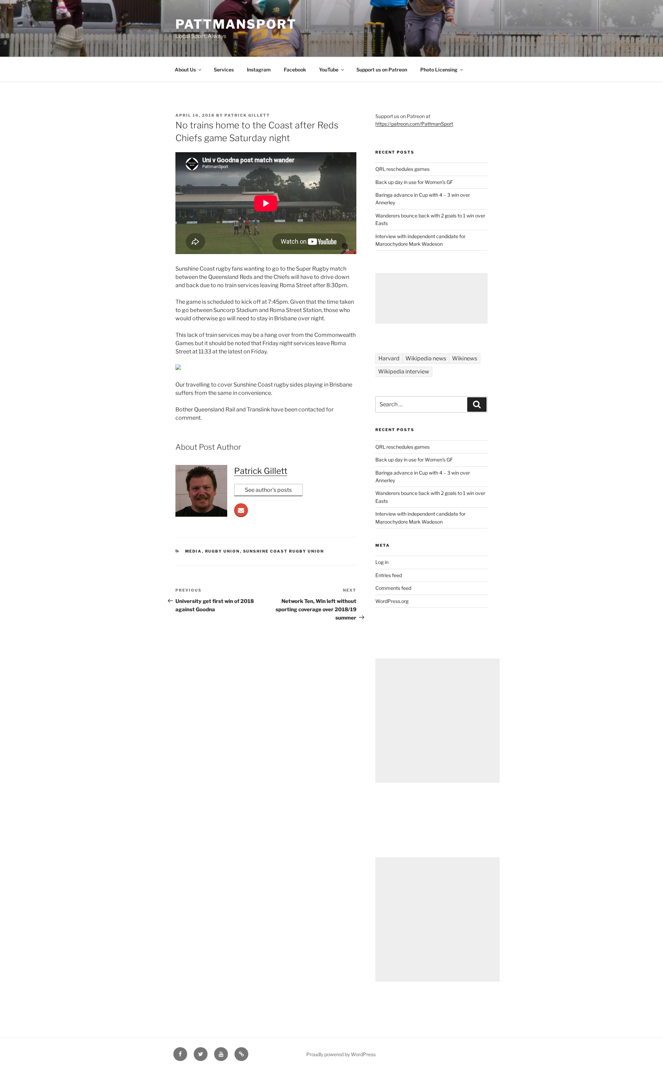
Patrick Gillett (247, 115)
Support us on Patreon (381, 69)
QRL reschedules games (402, 169)
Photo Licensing (439, 69)
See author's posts (268, 490)
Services (224, 69)
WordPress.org (392, 601)
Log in (381, 562)
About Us (185, 69)
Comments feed (393, 588)
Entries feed (388, 575)
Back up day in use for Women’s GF (414, 182)
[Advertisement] (431, 298)
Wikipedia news (425, 358)
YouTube (328, 69)
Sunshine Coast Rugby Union (283, 551)
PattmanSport (236, 24)
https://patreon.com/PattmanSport (414, 124)
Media (193, 551)
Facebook (295, 69)
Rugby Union (222, 551)
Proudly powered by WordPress (341, 1054)
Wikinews (464, 358)
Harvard (389, 358)
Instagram (259, 69)
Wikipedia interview (403, 371)
